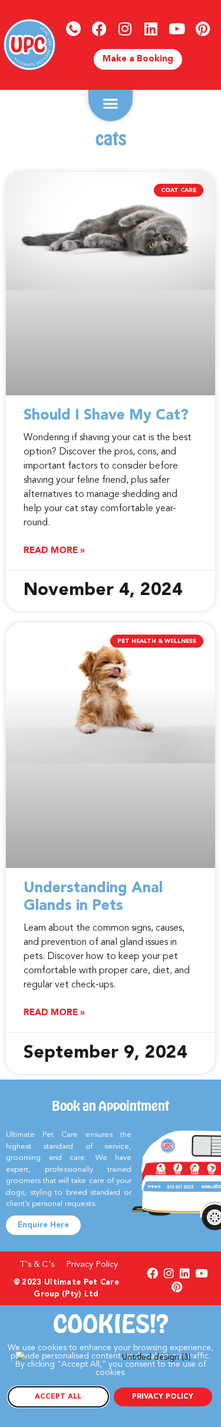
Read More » (54, 551)
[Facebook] (99, 28)
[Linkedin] (151, 28)
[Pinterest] (203, 28)
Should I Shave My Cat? (106, 415)
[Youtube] (177, 28)
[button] (110, 103)
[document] (110, 1366)
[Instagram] (125, 28)
